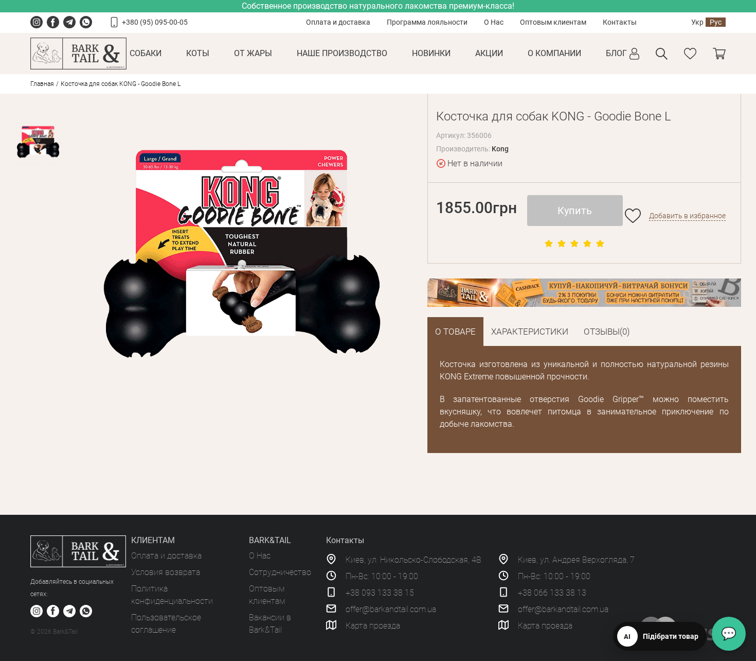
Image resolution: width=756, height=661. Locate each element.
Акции (489, 53)
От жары (253, 53)
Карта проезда (373, 626)
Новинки (431, 53)
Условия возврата (165, 572)
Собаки (145, 53)
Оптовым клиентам (553, 22)
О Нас (493, 22)
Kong (500, 149)
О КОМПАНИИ (554, 53)
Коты (197, 53)
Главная (42, 84)
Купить (574, 210)
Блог (616, 53)
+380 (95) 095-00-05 (155, 22)
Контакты (620, 22)
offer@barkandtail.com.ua (391, 609)
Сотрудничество (280, 572)
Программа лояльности (427, 22)
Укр (697, 22)
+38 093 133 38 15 (380, 593)
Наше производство (342, 53)
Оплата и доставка (338, 22)
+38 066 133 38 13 (552, 593)
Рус (716, 22)
